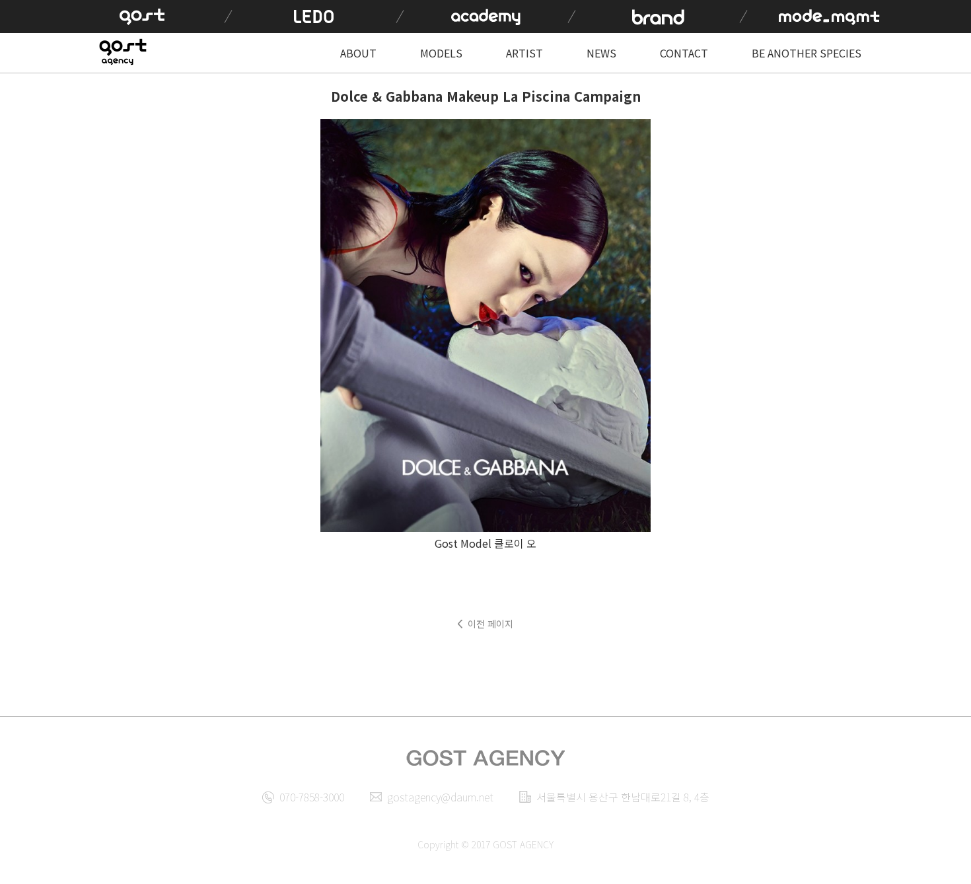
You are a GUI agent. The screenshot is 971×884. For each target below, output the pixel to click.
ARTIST (524, 53)
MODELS (441, 53)
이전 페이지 (490, 623)
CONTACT (684, 53)
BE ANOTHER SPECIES (806, 53)
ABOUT (358, 53)
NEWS (601, 53)
